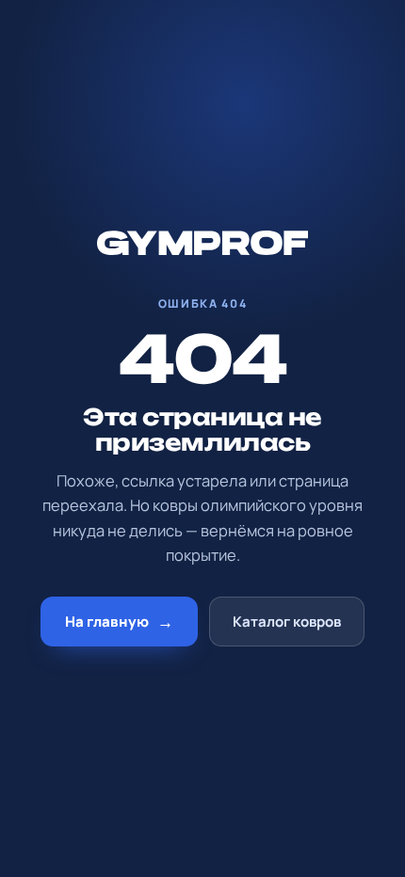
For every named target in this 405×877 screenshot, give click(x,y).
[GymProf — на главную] (203, 245)
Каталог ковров (287, 621)
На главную (119, 621)
